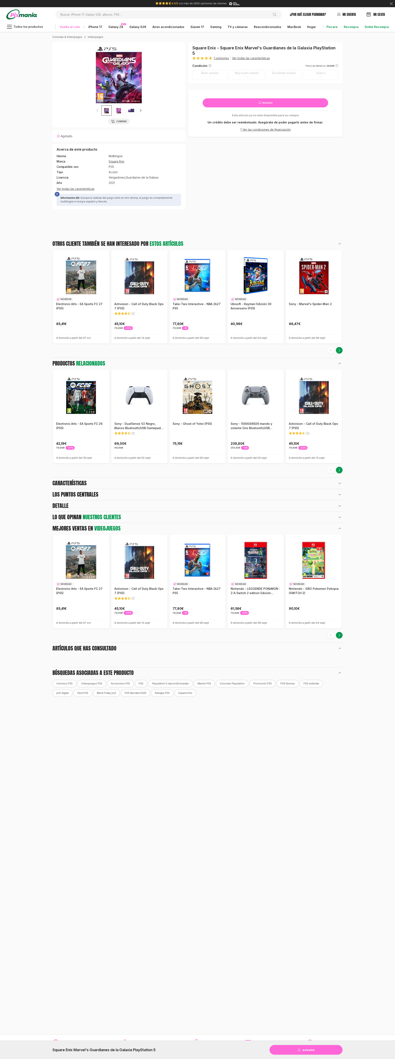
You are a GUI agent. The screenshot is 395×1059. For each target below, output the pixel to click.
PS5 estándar (311, 683)
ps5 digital (62, 692)
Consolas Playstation (232, 683)
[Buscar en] (276, 14)
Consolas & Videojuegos (67, 36)
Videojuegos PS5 (91, 683)
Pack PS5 (82, 692)
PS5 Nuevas (287, 683)
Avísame (267, 102)
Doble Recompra (377, 27)
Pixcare (332, 27)
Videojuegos (95, 36)
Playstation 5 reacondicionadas (170, 683)
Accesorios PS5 (120, 683)
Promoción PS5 (262, 683)
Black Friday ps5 (106, 692)
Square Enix (116, 161)
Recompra (351, 27)
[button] (119, 110)
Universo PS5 (64, 683)
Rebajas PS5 (162, 692)
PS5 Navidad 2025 (135, 692)
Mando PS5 (204, 683)
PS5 (141, 683)
